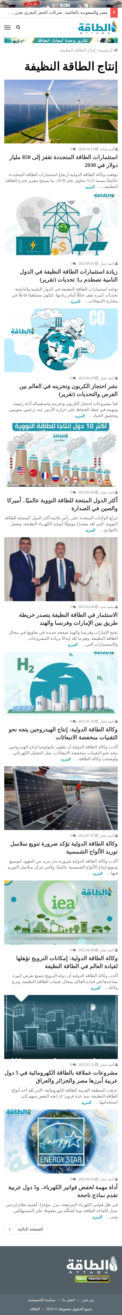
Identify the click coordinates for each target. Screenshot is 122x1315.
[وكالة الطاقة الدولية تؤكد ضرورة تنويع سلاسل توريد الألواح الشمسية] (61, 798)
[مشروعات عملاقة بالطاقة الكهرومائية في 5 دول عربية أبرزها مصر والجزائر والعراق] (61, 1027)
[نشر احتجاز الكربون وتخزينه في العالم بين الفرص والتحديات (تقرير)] (61, 340)
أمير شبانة (107, 149)
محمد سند (107, 607)
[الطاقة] (98, 27)
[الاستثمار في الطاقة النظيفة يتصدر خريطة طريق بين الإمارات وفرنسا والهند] (61, 569)
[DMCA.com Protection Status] (92, 1280)
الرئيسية (106, 50)
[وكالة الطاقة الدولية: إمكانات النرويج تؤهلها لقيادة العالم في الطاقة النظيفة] (61, 912)
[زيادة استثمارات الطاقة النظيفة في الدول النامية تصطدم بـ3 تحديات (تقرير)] (61, 226)
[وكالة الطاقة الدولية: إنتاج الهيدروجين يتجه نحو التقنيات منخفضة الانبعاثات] (61, 684)
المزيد (90, 187)
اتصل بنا (68, 1300)
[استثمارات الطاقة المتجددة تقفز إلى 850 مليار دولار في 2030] (61, 111)
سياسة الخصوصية (41, 1300)
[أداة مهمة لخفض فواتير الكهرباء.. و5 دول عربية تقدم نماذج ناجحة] (61, 1141)
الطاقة (35, 1309)
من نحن (88, 1300)
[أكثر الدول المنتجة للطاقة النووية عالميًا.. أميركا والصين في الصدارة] (61, 455)
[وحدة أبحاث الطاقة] (61, 40)
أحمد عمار (107, 264)
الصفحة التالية (30, 1229)
